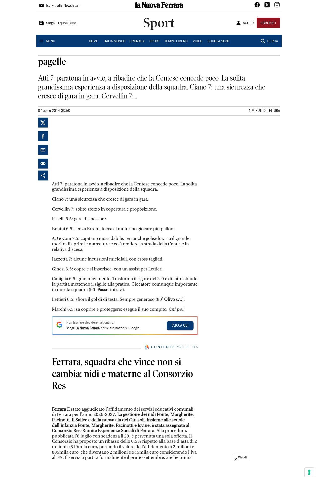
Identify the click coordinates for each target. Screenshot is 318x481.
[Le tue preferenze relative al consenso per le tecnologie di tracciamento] (309, 472)
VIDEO (197, 41)
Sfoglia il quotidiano (61, 23)
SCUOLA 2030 (218, 41)
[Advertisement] (89, 149)
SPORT (154, 41)
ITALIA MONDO (114, 41)
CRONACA (137, 41)
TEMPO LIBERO (176, 41)
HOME (93, 41)
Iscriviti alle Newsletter (63, 6)
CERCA (272, 41)
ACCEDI (249, 23)
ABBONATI (268, 23)
